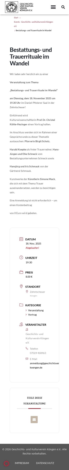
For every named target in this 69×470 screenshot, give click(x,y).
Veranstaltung (36, 310)
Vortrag (32, 314)
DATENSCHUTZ (45, 462)
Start (16, 17)
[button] (53, 7)
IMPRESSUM (22, 462)
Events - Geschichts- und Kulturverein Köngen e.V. (33, 24)
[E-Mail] (34, 419)
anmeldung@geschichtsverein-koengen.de (47, 365)
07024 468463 (38, 352)
